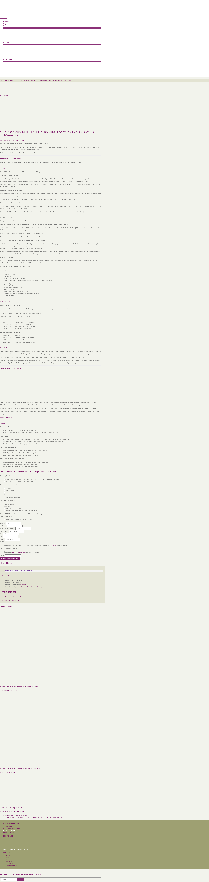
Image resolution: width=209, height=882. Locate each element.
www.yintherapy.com (6, 417)
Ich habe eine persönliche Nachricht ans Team (18, 519)
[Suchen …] (9, 879)
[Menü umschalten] (52, 28)
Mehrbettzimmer (9, 495)
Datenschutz (9, 863)
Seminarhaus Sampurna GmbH (14, 597)
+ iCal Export (17, 600)
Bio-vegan (8, 506)
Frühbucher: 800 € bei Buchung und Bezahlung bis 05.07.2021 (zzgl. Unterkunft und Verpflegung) (33, 479)
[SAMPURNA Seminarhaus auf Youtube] (14, 841)
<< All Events (4, 95)
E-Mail (2, 539)
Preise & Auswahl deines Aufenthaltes (11, 485)
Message (2, 555)
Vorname (3, 523)
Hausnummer (4, 531)
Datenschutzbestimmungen (8, 548)
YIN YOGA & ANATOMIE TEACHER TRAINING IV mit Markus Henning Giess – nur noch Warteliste (32, 817)
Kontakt (8, 856)
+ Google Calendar (7, 600)
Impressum (9, 861)
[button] (3, 76)
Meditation (34, 587)
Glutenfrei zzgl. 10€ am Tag (13, 508)
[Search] (20, 879)
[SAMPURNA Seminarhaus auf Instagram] (9, 841)
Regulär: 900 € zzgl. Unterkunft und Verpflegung (19, 481)
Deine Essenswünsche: (7, 500)
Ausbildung (23, 584)
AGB (2, 541)
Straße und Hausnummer (7, 528)
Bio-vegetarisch (9, 504)
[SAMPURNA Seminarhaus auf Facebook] (4, 841)
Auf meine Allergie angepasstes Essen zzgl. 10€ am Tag (21, 510)
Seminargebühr (5, 476)
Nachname (3, 526)
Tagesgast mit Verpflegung (12, 497)
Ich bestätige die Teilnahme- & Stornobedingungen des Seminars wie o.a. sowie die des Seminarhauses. (36, 545)
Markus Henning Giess (23, 587)
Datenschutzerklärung (18, 552)
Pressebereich (10, 859)
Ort (1, 536)
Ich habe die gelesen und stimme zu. (22, 552)
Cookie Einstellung (11, 865)
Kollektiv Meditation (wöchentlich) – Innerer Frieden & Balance (20, 686)
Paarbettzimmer (9, 490)
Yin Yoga (40, 587)
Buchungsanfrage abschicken (10, 558)
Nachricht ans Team (6, 516)
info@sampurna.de (8, 832)
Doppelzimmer (9, 492)
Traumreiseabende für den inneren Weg (15, 815)
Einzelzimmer (9, 488)
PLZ (1, 534)
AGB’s (8, 858)
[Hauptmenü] (3, 18)
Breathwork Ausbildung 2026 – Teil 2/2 (12, 808)
